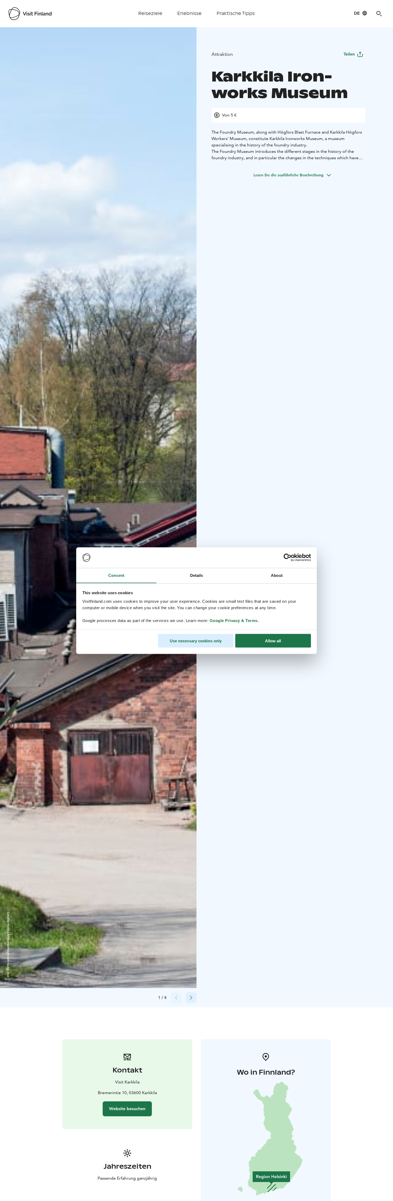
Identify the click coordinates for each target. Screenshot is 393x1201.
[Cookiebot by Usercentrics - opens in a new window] (287, 558)
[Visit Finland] (30, 13)
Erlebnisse (189, 13)
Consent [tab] (116, 575)
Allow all (273, 640)
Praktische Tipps (236, 13)
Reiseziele (150, 13)
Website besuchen (127, 1108)
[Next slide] (191, 997)
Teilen (349, 54)
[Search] (379, 13)
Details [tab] (196, 575)
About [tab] (277, 575)
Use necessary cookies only (196, 640)
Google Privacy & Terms (234, 620)
